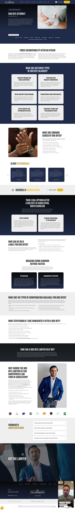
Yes (38, 257)
